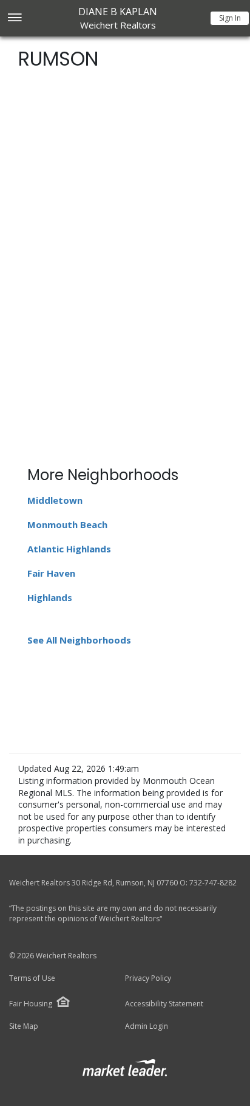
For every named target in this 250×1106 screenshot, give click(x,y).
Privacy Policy (148, 978)
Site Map (23, 1026)
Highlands (49, 597)
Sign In (230, 18)
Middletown (55, 500)
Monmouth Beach (67, 524)
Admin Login (146, 1026)
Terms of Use (32, 978)
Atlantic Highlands (69, 549)
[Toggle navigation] (14, 18)
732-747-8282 (213, 883)
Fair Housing (30, 1003)
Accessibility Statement (164, 1004)
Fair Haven (51, 573)
